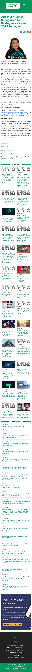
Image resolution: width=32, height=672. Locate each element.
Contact (16, 670)
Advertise (23, 668)
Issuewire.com (5, 71)
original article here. (8, 158)
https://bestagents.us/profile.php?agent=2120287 (14, 112)
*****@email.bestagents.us (8, 150)
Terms (7, 668)
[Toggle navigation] (24, 5)
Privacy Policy (15, 668)
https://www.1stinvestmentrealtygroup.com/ (13, 115)
